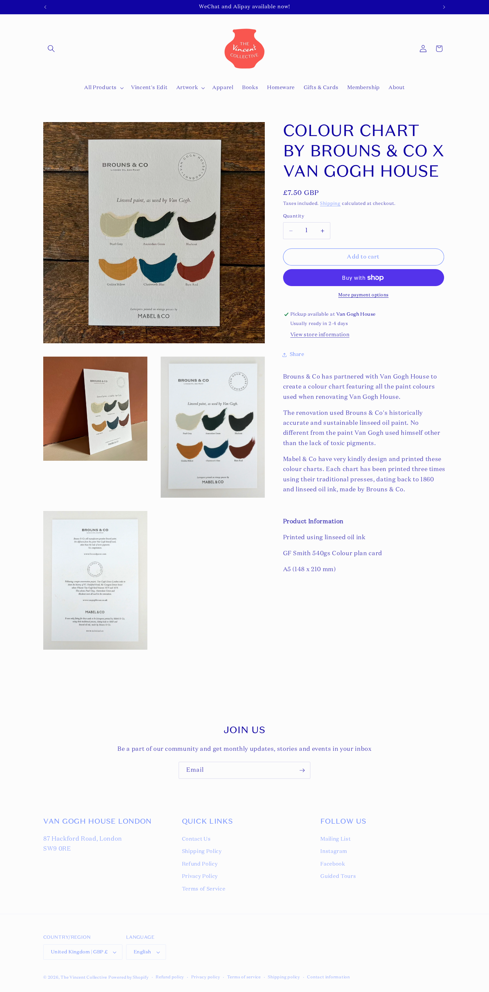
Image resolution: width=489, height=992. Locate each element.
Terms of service (244, 977)
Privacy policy (205, 977)
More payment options (363, 295)
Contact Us (196, 839)
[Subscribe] (302, 770)
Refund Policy (200, 864)
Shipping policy (284, 977)
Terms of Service (204, 889)
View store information (320, 334)
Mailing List (335, 839)
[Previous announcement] (45, 7)
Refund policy (170, 977)
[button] (51, 49)
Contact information (328, 977)
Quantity (293, 216)
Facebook (332, 864)
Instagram (333, 851)
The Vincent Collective (84, 978)
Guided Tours (338, 876)
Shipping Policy (202, 851)
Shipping (330, 204)
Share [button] (297, 354)
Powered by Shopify (128, 978)
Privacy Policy (200, 876)
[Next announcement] (444, 7)
